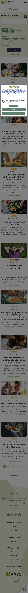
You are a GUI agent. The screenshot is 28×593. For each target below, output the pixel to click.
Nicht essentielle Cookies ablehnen (13, 113)
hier (17, 100)
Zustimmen (14, 109)
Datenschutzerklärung (6, 102)
